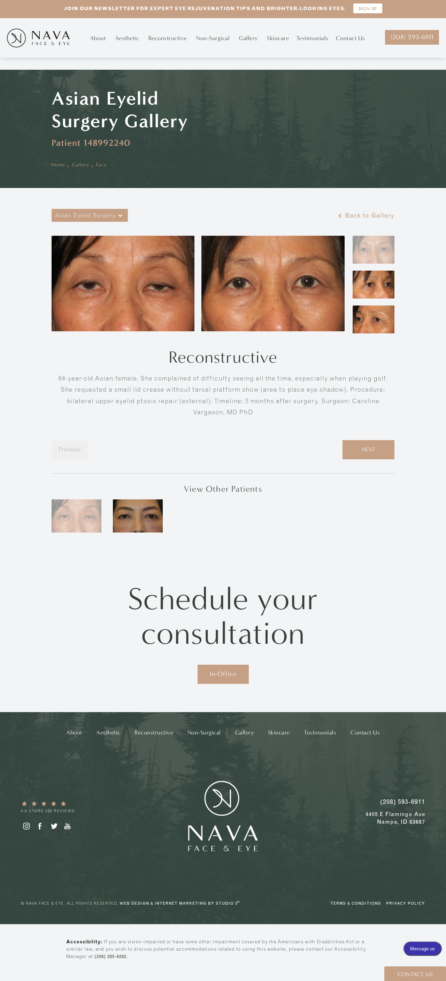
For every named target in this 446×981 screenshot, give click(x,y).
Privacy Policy (405, 903)
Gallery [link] (248, 38)
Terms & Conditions (355, 903)
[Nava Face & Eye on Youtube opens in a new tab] (67, 826)
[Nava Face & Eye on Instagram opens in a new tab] (26, 826)
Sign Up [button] (368, 8)
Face (101, 165)
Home (58, 165)
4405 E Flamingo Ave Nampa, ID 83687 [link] (395, 817)
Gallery (80, 165)
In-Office (223, 674)
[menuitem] (99, 38)
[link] (71, 807)
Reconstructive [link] (167, 38)
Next (368, 449)
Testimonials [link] (312, 38)
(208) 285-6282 (110, 956)
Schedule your (223, 616)
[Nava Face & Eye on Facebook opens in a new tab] (40, 826)
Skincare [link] (278, 38)
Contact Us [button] (415, 974)
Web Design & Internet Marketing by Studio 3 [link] (180, 902)
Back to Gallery (368, 215)
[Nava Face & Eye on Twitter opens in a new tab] (53, 826)
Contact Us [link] (350, 38)
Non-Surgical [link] (213, 38)
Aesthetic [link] (127, 38)
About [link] (98, 38)
